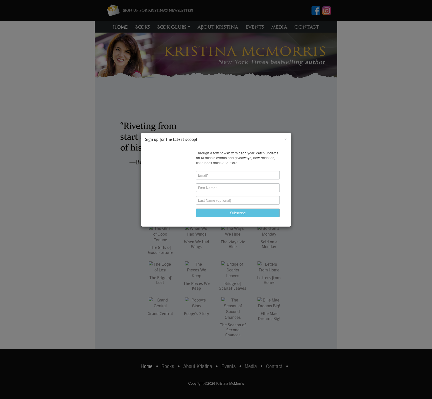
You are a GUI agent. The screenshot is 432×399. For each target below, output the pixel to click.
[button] (238, 213)
